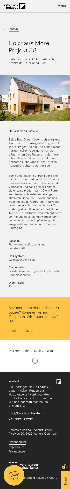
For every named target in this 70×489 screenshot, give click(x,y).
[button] (5, 98)
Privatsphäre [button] (17, 451)
